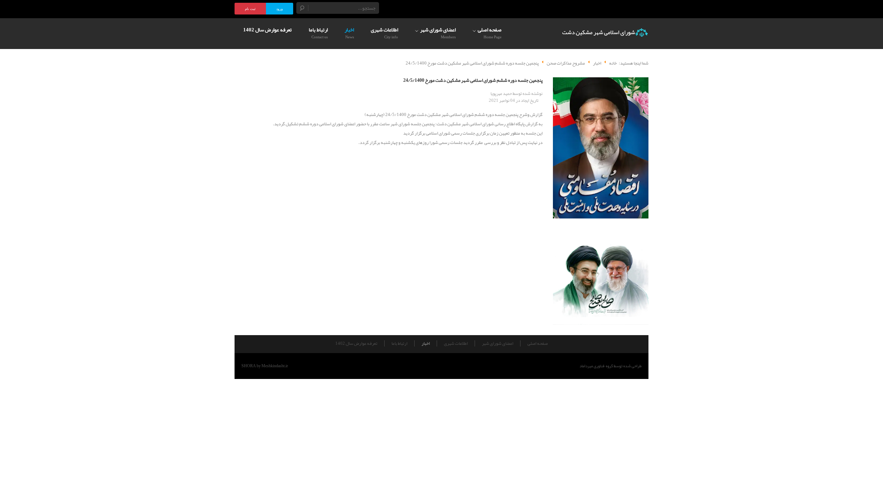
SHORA (248, 366)
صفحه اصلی (537, 343)
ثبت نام (250, 9)
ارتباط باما (399, 343)
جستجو (302, 8)
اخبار (425, 343)
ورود (279, 9)
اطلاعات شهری (456, 343)
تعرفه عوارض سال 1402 (356, 343)
